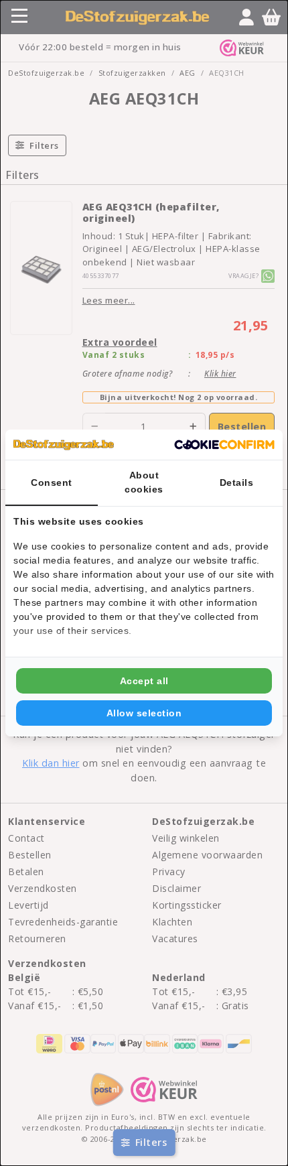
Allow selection (144, 713)
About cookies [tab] (144, 482)
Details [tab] (237, 482)
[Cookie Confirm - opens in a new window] (224, 445)
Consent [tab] (51, 482)
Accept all (144, 680)
